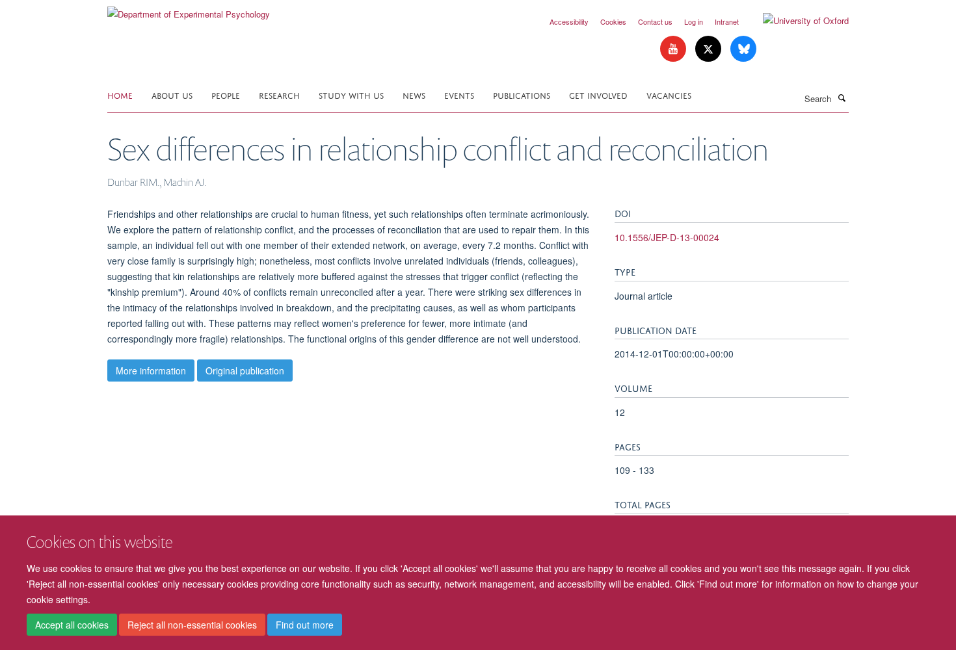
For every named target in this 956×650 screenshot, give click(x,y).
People (225, 94)
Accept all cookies (72, 624)
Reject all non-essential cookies (192, 624)
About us (172, 94)
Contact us (655, 21)
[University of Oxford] (796, 21)
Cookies (613, 21)
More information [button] (151, 370)
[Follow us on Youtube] (674, 49)
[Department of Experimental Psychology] (188, 9)
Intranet (727, 21)
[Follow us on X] (709, 49)
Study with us (351, 94)
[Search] (841, 97)
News (414, 94)
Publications (521, 94)
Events (459, 94)
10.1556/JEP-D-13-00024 (667, 237)
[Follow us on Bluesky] (743, 49)
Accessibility (569, 21)
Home (120, 94)
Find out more (305, 624)
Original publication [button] (245, 370)
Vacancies (668, 94)
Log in (693, 21)
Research (279, 94)
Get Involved (598, 94)
